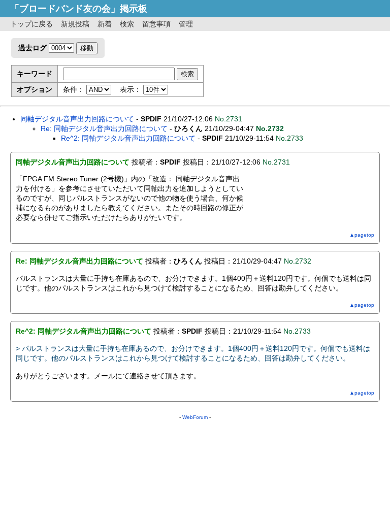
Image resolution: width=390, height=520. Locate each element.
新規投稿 (75, 24)
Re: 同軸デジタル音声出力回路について (104, 128)
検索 (127, 24)
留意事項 (156, 24)
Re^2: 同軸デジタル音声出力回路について (128, 138)
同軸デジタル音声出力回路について (77, 119)
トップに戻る (31, 24)
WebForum (195, 417)
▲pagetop (361, 235)
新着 (105, 24)
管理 (186, 24)
